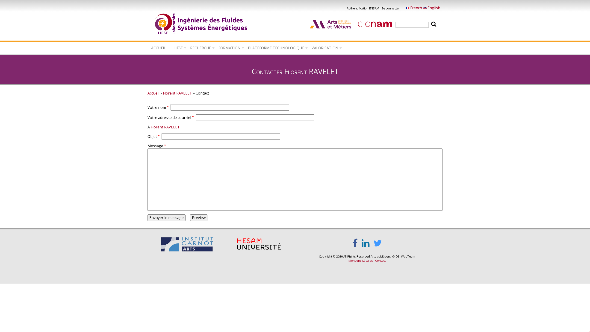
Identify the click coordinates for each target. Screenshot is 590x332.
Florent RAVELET (177, 93)
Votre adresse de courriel (169, 117)
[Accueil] (201, 25)
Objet (152, 136)
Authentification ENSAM (363, 8)
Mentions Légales (360, 260)
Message (155, 145)
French (416, 7)
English (433, 7)
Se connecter (390, 8)
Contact (380, 260)
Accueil (158, 47)
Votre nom (157, 107)
